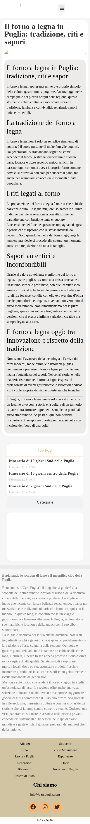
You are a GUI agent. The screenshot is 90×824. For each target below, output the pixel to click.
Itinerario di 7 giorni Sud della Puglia (40, 486)
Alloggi (25, 743)
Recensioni (24, 763)
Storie (65, 763)
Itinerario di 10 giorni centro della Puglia (43, 473)
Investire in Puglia (65, 769)
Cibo (24, 750)
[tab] (45, 450)
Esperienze (65, 756)
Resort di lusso (25, 776)
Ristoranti (24, 769)
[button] (61, 8)
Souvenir (65, 743)
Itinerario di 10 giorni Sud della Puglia (41, 461)
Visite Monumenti (65, 750)
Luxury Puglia (25, 756)
